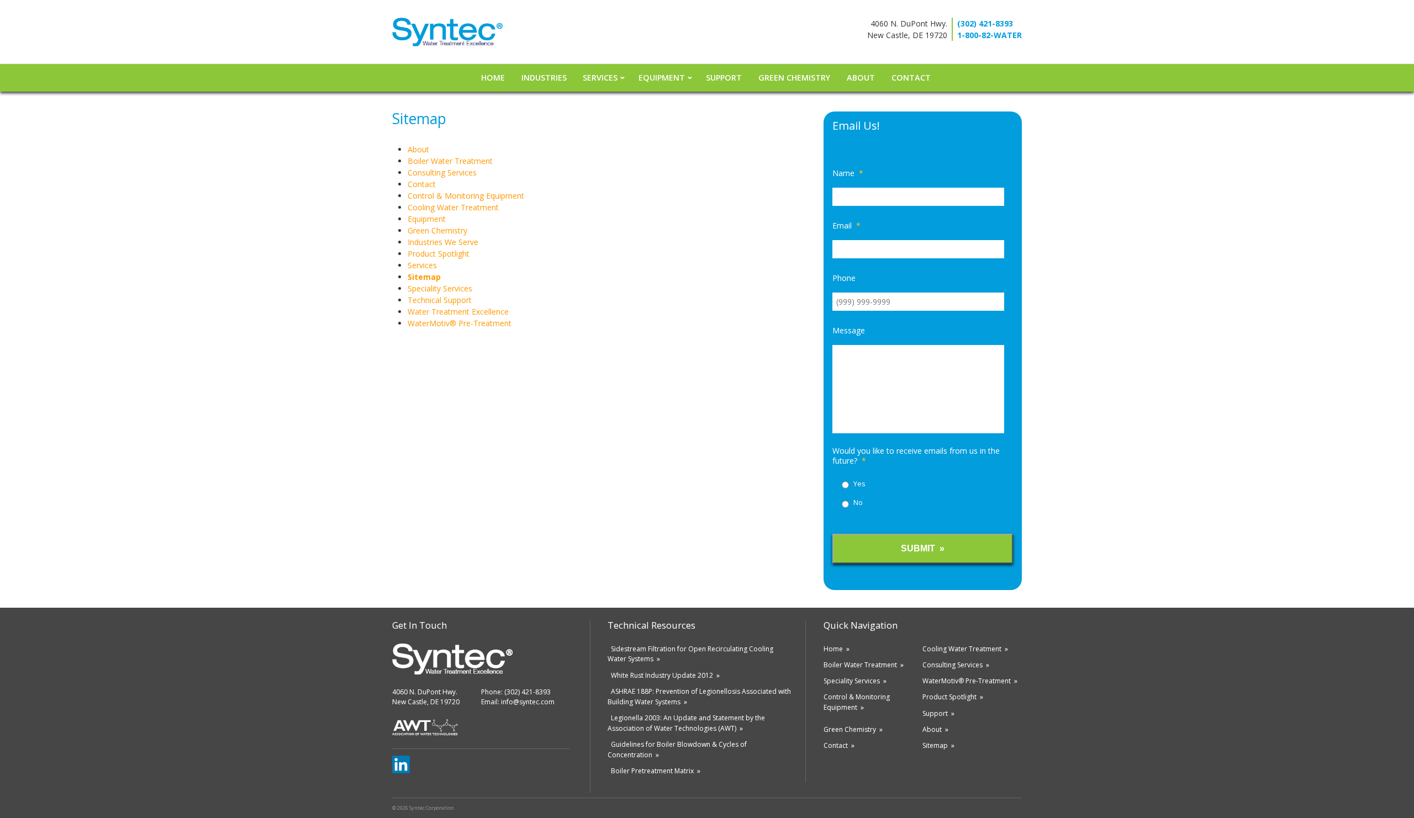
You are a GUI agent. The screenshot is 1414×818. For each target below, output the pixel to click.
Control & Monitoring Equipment (466, 195)
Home (493, 77)
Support (724, 77)
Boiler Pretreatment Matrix (652, 770)
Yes (859, 483)
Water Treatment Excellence (458, 311)
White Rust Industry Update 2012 (662, 675)
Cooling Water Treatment (453, 207)
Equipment (662, 77)
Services (600, 77)
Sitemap (424, 277)
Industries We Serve (443, 242)
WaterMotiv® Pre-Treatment (459, 323)
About (861, 77)
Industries (544, 77)
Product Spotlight (438, 253)
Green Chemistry (794, 77)
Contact (911, 77)
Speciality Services (440, 288)
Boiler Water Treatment (450, 161)
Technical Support (440, 300)
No (858, 502)
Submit (918, 548)
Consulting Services (442, 172)
